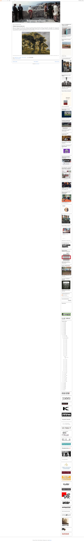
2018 (63, 332)
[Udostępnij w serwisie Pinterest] (32, 57)
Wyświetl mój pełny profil (65, 296)
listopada (64, 336)
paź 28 (65, 342)
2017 (63, 333)
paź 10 (65, 364)
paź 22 (65, 348)
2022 (63, 327)
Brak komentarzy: (24, 57)
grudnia (64, 335)
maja (64, 376)
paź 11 (65, 363)
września (64, 371)
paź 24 (65, 347)
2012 (63, 386)
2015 (63, 382)
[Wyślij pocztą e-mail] (29, 57)
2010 (63, 388)
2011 (63, 387)
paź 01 (65, 370)
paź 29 (65, 341)
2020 (63, 329)
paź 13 (65, 360)
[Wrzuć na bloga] (30, 57)
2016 (63, 334)
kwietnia (64, 377)
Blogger (50, 540)
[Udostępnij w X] (31, 57)
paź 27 (65, 343)
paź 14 (65, 359)
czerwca (64, 375)
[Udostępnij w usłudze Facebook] (31, 57)
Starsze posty (57, 61)
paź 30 (65, 340)
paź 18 (65, 353)
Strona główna (36, 61)
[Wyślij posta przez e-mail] (27, 57)
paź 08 (65, 366)
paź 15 (65, 355)
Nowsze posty (15, 61)
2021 (63, 328)
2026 (63, 322)
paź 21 (65, 349)
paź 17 (65, 354)
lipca (64, 374)
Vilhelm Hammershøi (18, 58)
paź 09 (65, 365)
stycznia (64, 381)
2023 (63, 326)
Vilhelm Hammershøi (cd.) (18, 26)
